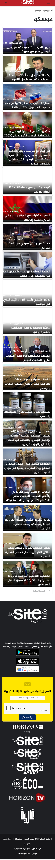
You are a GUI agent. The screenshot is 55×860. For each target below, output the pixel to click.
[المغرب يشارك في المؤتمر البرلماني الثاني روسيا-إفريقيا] (27, 208)
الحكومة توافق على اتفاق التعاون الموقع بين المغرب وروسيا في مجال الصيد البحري (27, 468)
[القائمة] (48, 3)
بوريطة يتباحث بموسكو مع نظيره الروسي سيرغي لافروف (28, 49)
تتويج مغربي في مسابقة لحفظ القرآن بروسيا (29, 189)
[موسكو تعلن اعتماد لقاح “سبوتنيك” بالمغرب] (27, 404)
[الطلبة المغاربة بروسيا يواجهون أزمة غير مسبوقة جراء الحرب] (27, 264)
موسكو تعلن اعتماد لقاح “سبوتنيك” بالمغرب (26, 414)
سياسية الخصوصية (21, 848)
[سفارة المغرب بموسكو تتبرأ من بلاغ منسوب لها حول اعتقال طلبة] (27, 96)
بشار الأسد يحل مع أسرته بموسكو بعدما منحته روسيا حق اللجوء (28, 77)
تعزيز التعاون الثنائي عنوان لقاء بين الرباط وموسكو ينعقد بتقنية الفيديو (27, 524)
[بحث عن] (6, 3)
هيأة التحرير (37, 848)
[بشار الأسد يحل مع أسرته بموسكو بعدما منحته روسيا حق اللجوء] (27, 68)
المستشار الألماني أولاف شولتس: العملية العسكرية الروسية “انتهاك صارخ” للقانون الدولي (28, 356)
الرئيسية (47, 10)
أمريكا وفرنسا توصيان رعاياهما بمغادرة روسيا (30, 330)
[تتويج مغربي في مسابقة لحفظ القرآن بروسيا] (27, 180)
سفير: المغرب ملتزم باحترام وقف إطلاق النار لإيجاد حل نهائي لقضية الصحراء (27, 552)
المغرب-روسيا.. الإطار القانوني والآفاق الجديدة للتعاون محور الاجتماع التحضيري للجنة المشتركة (28, 496)
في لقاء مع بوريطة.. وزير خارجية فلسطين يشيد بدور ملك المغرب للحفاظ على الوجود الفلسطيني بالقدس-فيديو (29, 157)
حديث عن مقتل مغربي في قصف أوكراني (28, 245)
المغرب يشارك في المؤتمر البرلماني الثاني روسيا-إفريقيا (27, 217)
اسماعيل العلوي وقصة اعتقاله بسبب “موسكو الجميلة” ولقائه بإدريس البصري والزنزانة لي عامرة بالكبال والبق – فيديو (29, 438)
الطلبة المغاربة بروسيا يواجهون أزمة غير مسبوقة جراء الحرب (26, 274)
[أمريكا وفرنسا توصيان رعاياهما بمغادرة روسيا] (27, 320)
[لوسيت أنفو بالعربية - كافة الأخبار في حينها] (27, 2)
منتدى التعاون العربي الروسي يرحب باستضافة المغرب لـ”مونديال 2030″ (27, 133)
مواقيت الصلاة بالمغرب (27, 853)
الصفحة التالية (39, 591)
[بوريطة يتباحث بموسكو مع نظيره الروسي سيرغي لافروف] (27, 40)
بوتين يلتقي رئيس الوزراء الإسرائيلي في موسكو (26, 302)
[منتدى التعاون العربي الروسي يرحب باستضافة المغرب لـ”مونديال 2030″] (27, 124)
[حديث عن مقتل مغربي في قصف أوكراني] (27, 236)
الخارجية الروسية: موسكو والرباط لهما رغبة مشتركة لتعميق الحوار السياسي (29, 580)
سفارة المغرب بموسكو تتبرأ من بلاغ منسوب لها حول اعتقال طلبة (27, 105)
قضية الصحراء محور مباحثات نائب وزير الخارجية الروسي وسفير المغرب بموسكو (27, 384)
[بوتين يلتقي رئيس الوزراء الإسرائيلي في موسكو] (27, 292)
